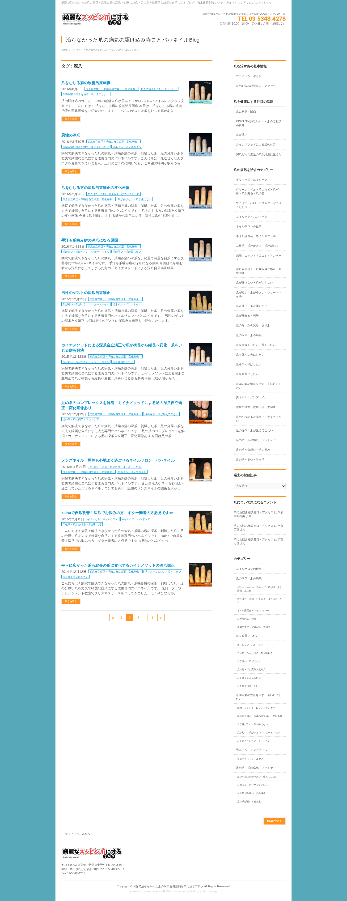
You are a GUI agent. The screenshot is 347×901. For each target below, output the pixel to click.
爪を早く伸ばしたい (249, 364)
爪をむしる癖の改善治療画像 (85, 83)
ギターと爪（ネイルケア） (102, 519)
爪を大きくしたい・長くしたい (159, 89)
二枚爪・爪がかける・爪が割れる (82, 524)
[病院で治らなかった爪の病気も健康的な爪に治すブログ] (95, 21)
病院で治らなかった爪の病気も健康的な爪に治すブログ (168, 886)
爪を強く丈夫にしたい (76, 576)
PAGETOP (274, 821)
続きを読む (71, 119)
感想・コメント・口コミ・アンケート (258, 257)
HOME (64, 50)
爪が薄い (241, 134)
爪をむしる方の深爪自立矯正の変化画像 (95, 188)
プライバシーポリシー (250, 76)
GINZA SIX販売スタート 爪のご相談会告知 (258, 123)
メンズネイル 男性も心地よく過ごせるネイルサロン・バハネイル (118, 460)
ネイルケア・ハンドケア (136, 519)
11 (151, 618)
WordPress (153, 891)
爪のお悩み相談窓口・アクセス (256, 86)
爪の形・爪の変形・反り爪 (253, 325)
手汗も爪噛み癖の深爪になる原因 (89, 240)
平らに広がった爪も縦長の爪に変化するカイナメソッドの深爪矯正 (118, 565)
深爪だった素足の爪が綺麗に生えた (258, 154)
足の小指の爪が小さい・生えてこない (258, 418)
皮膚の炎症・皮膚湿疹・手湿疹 (256, 407)
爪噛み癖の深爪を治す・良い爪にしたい (86, 94)
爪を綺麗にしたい (123, 362)
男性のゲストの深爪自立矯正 (85, 293)
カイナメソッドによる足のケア (256, 144)
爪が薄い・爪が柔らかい (127, 251)
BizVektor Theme (174, 891)
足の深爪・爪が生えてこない (161, 414)
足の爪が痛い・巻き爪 (250, 459)
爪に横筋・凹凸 (246, 111)
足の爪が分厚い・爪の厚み (253, 449)
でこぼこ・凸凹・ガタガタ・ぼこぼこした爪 (114, 194)
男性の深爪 (70, 135)
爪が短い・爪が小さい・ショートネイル (86, 251)
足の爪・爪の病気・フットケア (81, 419)
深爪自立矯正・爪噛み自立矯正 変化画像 (112, 89)
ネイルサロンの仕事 (249, 226)
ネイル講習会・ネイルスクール (256, 236)
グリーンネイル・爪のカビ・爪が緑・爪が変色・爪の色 (257, 191)
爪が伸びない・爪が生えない (135, 199)
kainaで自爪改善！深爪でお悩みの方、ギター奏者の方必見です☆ (117, 513)
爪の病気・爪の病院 (249, 335)
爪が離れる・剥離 (247, 315)
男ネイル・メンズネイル (127, 146)
